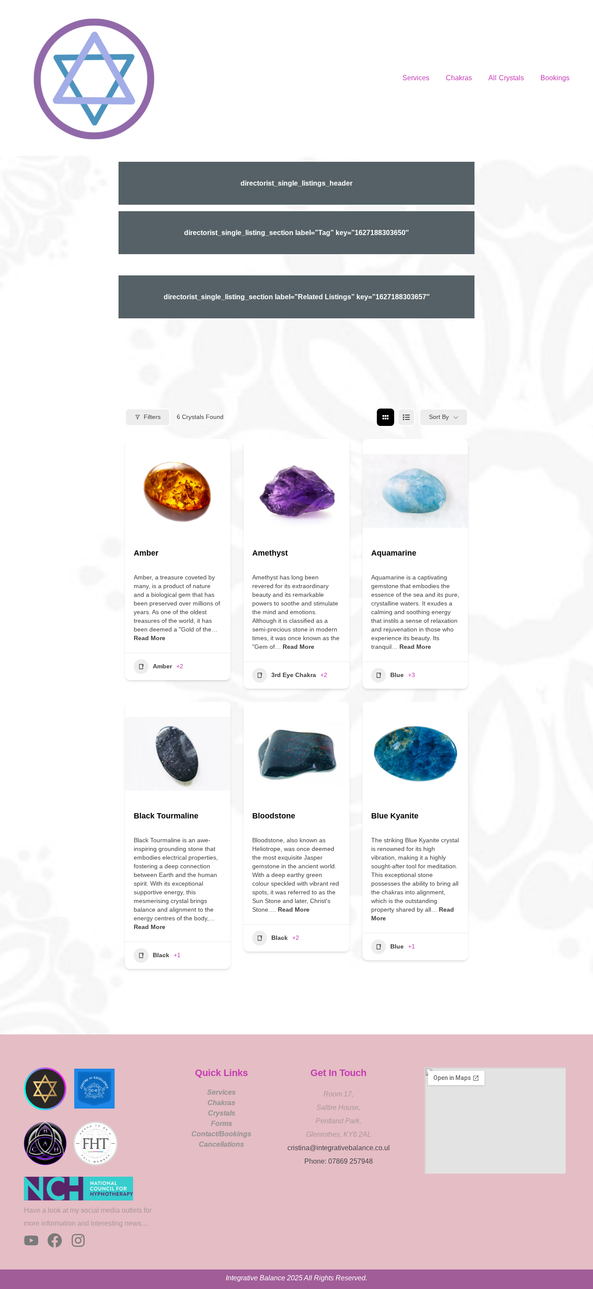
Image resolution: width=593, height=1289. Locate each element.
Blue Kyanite (394, 815)
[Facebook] (54, 1240)
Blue (397, 674)
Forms (221, 1123)
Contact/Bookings (221, 1134)
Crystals (221, 1113)
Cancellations (221, 1144)
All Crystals (506, 78)
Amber (146, 553)
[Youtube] (31, 1240)
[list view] (406, 417)
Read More (149, 638)
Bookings (555, 78)
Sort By (439, 416)
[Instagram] (78, 1240)
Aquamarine (393, 553)
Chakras (459, 78)
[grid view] (385, 417)
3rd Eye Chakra (293, 674)
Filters (152, 416)
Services (415, 78)
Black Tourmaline (166, 815)
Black (161, 955)
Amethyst (270, 553)
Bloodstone (273, 815)
